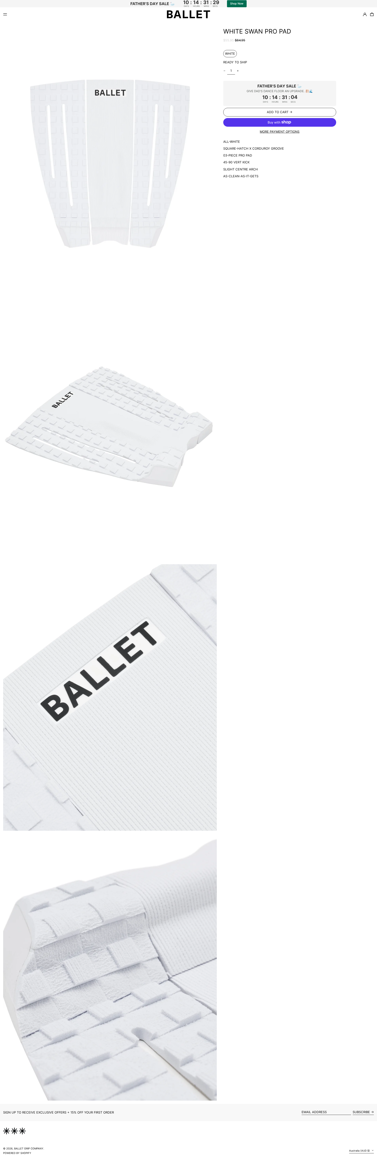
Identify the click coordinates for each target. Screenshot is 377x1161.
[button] (110, 158)
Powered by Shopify (17, 1153)
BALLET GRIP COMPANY (28, 1148)
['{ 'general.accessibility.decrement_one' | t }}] (224, 71)
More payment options (279, 131)
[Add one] (238, 71)
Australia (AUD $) (360, 1150)
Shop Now (236, 3)
